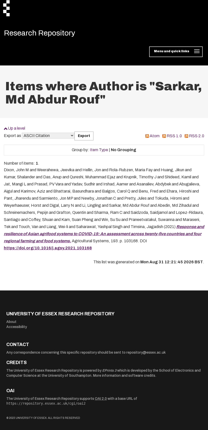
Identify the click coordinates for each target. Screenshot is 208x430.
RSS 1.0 (174, 136)
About (11, 322)
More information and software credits (124, 375)
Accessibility (16, 327)
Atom (155, 136)
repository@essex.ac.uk (146, 352)
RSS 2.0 (196, 136)
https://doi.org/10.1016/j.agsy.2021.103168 (48, 248)
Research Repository (39, 33)
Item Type (99, 150)
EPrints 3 (109, 370)
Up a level (16, 128)
